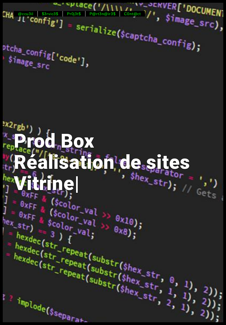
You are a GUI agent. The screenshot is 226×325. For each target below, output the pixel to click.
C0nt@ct (132, 14)
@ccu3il (25, 14)
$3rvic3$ (50, 14)
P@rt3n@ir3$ (103, 14)
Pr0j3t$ (74, 14)
